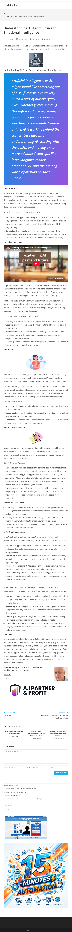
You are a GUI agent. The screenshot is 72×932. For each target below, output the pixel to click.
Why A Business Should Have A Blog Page (15, 792)
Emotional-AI (8, 679)
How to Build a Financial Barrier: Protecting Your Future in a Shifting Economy (25, 799)
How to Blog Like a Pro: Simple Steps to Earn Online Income (20, 789)
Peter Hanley (10, 39)
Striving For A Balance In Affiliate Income (14, 733)
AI (20, 705)
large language (37, 705)
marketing (36, 39)
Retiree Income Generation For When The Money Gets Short (36, 734)
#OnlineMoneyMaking (13, 705)
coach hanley (10, 5)
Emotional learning (27, 705)
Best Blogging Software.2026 (11, 785)
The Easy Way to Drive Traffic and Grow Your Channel (58, 734)
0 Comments (48, 39)
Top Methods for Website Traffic (12, 795)
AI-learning (7, 674)
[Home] (4, 16)
